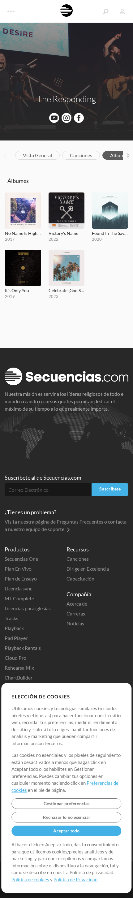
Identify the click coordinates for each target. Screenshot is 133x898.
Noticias (75, 623)
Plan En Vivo (18, 569)
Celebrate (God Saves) (67, 290)
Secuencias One (21, 559)
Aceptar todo (66, 830)
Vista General (37, 155)
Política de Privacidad (75, 879)
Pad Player (16, 638)
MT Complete (19, 598)
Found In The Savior (110, 233)
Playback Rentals (23, 648)
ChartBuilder (18, 677)
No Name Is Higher (23, 233)
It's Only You (17, 290)
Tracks (11, 618)
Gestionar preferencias (66, 803)
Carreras (75, 613)
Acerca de (76, 604)
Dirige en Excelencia (87, 569)
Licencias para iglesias (28, 608)
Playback (14, 628)
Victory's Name (63, 233)
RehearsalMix (19, 668)
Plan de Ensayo (21, 578)
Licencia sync (18, 588)
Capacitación (80, 578)
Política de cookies (30, 879)
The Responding (66, 98)
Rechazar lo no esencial (66, 817)
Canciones (81, 155)
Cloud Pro (15, 658)
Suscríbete (110, 488)
